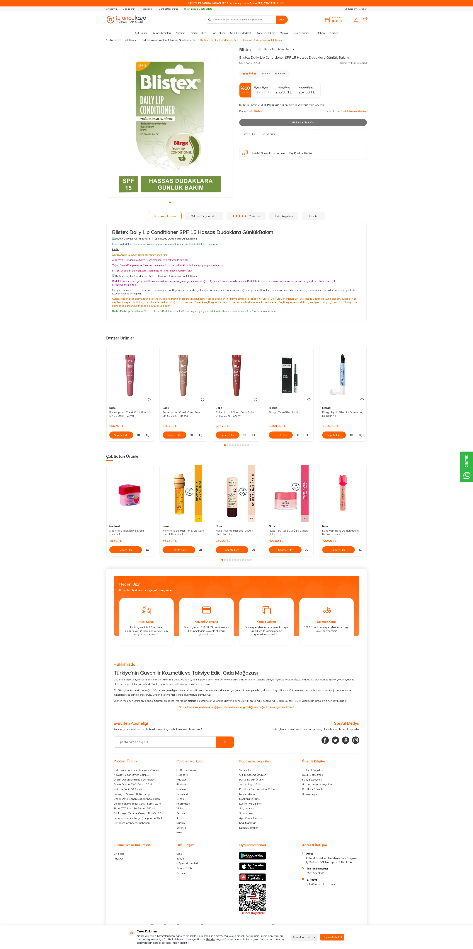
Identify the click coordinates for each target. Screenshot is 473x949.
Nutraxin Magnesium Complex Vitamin (136, 770)
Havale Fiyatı (306, 87)
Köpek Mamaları (248, 827)
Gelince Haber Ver (303, 122)
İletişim (180, 858)
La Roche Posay (186, 770)
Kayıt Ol (118, 858)
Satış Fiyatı (284, 87)
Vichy (179, 808)
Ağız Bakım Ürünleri (251, 818)
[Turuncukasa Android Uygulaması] (252, 858)
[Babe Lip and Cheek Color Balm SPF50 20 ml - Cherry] (236, 375)
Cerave (180, 813)
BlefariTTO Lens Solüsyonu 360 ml (134, 808)
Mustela (181, 789)
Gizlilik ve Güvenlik (313, 789)
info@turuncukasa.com (321, 884)
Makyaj (284, 33)
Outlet (334, 33)
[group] (170, 121)
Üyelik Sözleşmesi (312, 774)
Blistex (245, 49)
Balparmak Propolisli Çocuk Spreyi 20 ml (137, 803)
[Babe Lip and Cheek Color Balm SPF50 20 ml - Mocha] (183, 375)
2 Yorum (254, 216)
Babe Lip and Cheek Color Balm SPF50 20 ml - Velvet (128, 414)
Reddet (210, 939)
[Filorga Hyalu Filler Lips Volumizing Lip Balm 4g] (342, 375)
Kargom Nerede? (357, 8)
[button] (170, 202)
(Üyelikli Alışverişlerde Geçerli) (306, 105)
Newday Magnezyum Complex (132, 774)
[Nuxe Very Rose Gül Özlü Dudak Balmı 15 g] (289, 493)
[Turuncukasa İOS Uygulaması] (252, 869)
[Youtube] (345, 740)
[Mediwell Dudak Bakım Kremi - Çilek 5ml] (130, 493)
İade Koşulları (284, 216)
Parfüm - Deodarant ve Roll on (257, 789)
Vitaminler (245, 770)
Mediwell (114, 526)
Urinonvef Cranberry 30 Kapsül (132, 823)
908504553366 (315, 873)
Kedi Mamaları (247, 823)
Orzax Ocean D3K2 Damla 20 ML (133, 784)
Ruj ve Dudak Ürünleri (252, 779)
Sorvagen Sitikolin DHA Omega (132, 794)
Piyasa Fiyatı (261, 87)
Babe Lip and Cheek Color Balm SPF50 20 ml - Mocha (181, 414)
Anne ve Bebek (265, 33)
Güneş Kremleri (162, 33)
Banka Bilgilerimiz (168, 8)
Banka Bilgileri (310, 794)
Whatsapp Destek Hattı (199, 8)
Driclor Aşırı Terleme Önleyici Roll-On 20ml (139, 813)
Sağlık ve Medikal (240, 33)
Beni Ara (313, 216)
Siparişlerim (128, 8)
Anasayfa (111, 8)
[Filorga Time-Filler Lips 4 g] (289, 375)
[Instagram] (355, 740)
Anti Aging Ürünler (250, 784)
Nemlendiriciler (248, 794)
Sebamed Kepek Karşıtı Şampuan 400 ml (138, 818)
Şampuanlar (246, 813)
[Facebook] (325, 740)
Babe (112, 407)
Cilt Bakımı (141, 33)
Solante (181, 827)
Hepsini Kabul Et (332, 937)
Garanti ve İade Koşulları (317, 784)
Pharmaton (183, 803)
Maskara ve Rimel (249, 798)
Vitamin (180, 33)
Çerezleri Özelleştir (304, 937)
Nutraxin (181, 779)
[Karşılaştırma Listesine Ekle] (138, 435)
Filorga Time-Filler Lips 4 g (284, 412)
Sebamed (182, 794)
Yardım (180, 873)
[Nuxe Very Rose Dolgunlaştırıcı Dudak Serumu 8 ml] (342, 493)
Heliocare (182, 774)
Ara (281, 19)
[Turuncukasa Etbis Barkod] (252, 914)
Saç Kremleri (246, 808)
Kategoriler (147, 8)
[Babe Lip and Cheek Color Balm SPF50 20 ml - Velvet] (130, 375)
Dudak (116, 281)
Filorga (273, 407)
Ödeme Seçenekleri (204, 216)
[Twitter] (335, 740)
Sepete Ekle (121, 435)
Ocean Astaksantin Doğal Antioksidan (137, 798)
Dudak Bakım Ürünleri (154, 40)
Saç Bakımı (218, 33)
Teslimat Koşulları (312, 770)
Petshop (320, 33)
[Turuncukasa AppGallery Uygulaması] (252, 880)
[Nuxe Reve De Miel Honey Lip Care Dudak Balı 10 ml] (183, 493)
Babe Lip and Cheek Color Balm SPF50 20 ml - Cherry (235, 414)
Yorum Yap (280, 73)
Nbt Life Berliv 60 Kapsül (128, 789)
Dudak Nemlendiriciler (183, 40)
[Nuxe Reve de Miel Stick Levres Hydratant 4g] (236, 493)
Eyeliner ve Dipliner (250, 803)
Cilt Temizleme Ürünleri (252, 774)
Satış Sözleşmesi (312, 779)
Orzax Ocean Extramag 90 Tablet (134, 779)
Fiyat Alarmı (268, 134)
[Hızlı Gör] (147, 435)
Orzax (180, 798)
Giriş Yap (119, 853)
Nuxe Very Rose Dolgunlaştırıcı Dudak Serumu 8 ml (340, 532)
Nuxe (166, 526)
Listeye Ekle (249, 134)
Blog (179, 853)
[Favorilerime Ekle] (149, 400)
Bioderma (182, 784)
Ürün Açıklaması (165, 216)
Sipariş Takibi (184, 868)
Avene (180, 818)
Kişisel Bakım (198, 33)
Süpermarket (301, 33)
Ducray (180, 823)
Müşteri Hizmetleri (187, 863)
